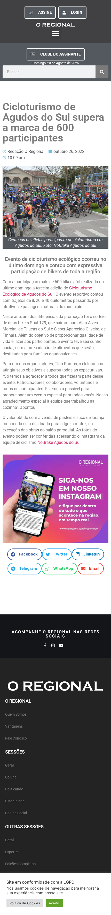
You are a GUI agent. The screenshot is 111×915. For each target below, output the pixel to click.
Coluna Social (16, 813)
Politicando (14, 789)
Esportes (12, 852)
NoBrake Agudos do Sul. (60, 442)
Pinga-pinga (15, 801)
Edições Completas (20, 864)
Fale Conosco (16, 738)
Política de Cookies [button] (25, 903)
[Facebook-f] (45, 645)
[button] (55, 33)
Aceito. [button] (54, 903)
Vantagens (14, 726)
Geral (9, 765)
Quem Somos (16, 714)
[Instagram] (53, 645)
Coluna (11, 777)
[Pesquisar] (102, 71)
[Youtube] (61, 645)
